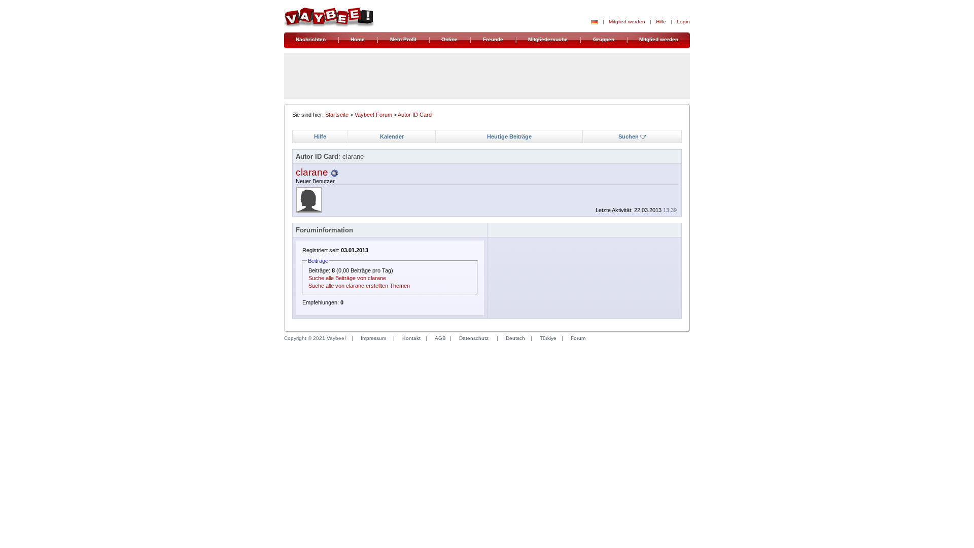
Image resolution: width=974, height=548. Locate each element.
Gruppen (603, 39)
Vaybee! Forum (373, 115)
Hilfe (661, 21)
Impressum (373, 338)
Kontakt (411, 338)
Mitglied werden (627, 21)
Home (358, 39)
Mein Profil (403, 39)
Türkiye (548, 338)
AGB (440, 338)
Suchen (628, 136)
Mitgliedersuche (548, 39)
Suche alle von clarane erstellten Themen (359, 286)
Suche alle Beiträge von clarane (347, 278)
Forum (578, 338)
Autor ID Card (415, 115)
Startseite (337, 115)
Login (683, 21)
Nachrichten (311, 39)
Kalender (392, 136)
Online (449, 39)
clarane (312, 172)
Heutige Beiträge (509, 136)
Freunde (493, 39)
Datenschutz (474, 338)
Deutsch (515, 338)
